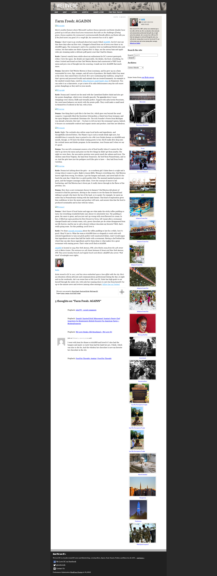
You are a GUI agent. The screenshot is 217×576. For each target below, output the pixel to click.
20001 (63, 293)
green (79, 293)
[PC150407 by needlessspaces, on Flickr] (60, 207)
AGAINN (107, 42)
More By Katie (145, 24)
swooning (79, 231)
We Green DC (94, 291)
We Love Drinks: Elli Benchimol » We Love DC (94, 332)
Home (56, 12)
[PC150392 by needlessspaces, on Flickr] (59, 109)
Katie (57, 270)
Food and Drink (84, 291)
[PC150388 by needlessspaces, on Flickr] (60, 90)
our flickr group (148, 77)
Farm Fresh (75, 291)
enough (71, 231)
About (65, 12)
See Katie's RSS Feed (147, 22)
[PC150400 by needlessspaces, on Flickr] (60, 128)
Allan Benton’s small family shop (95, 81)
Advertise (85, 12)
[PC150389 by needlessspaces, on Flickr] (59, 26)
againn (67, 293)
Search (130, 55)
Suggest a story (98, 12)
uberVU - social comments (86, 310)
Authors (74, 12)
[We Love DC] (109, 6)
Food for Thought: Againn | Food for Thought (93, 359)
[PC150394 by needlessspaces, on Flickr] (59, 166)
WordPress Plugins (76, 572)
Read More (140, 558)
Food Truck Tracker (115, 12)
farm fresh (73, 293)
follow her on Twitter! (111, 284)
